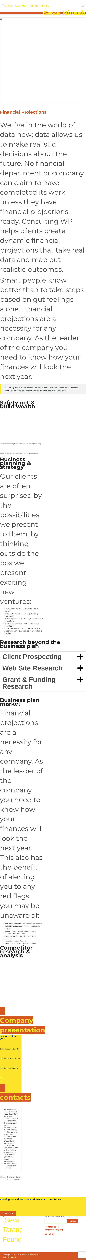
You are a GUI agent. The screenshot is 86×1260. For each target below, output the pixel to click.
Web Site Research (32, 668)
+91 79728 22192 (52, 1227)
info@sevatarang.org (54, 1230)
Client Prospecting (32, 656)
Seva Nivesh (65, 13)
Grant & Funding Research (29, 683)
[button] (43, 657)
